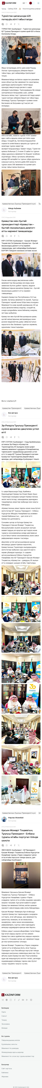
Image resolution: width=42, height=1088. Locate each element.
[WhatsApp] (7, 24)
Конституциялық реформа (32, 9)
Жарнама (5, 1077)
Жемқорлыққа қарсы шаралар (13, 1052)
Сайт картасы (7, 1068)
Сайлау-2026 (12, 9)
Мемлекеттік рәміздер (10, 1048)
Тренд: (4, 9)
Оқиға (4, 1012)
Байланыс (5, 1073)
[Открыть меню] (38, 3)
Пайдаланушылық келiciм (11, 1040)
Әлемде (4, 1028)
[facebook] (15, 1000)
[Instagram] (3, 24)
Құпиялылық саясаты (9, 1044)
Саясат (4, 1016)
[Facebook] (14, 24)
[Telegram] (10, 24)
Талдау (4, 1020)
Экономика (6, 1024)
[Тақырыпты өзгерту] (32, 3)
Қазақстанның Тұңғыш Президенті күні (19, 204)
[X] (18, 24)
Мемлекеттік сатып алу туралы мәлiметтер (18, 1056)
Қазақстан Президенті (11, 408)
